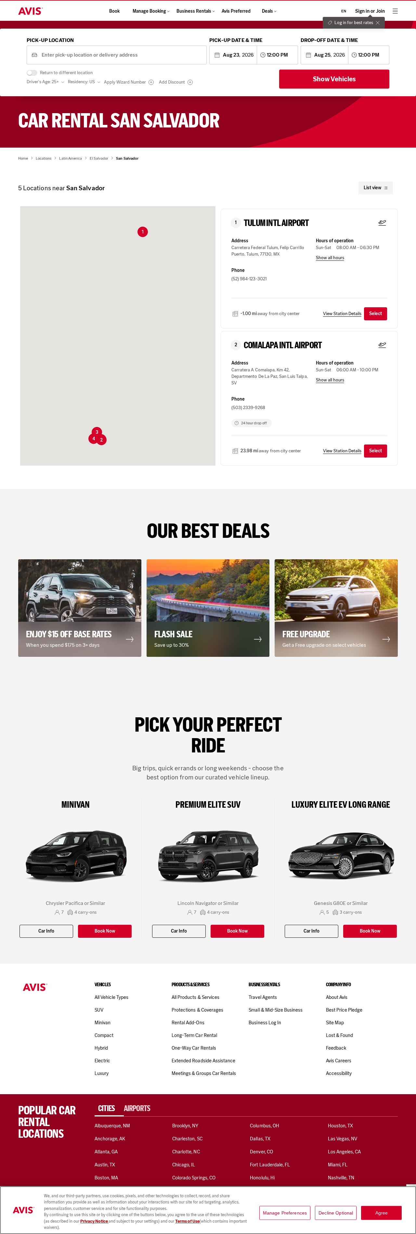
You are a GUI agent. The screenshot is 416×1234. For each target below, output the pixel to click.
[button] (142, 232)
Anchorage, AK (110, 1139)
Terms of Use (187, 1221)
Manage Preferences (285, 1212)
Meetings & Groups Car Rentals (204, 1073)
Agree (381, 1212)
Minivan (102, 1023)
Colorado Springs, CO (193, 1178)
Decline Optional (335, 1212)
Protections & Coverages (197, 1010)
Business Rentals (193, 11)
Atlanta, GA (106, 1152)
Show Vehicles (334, 79)
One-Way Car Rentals (194, 1048)
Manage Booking (149, 11)
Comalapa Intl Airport (283, 345)
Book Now (105, 931)
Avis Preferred (236, 11)
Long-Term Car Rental (194, 1035)
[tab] (109, 1108)
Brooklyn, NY (185, 1126)
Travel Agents (263, 997)
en (343, 11)
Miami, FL (337, 1165)
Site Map (335, 1023)
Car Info (46, 931)
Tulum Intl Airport (276, 223)
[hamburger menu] (395, 11)
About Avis (336, 997)
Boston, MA (106, 1178)
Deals (267, 11)
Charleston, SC (187, 1139)
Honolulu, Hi (262, 1178)
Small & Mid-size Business (276, 1010)
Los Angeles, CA (344, 1152)
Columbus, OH (264, 1126)
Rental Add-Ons (188, 1023)
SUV (99, 1010)
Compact (104, 1035)
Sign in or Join (370, 11)
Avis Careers (339, 1061)
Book (114, 11)
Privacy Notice (94, 1221)
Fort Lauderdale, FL (270, 1165)
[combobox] (121, 55)
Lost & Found (339, 1035)
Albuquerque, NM (112, 1126)
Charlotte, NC (186, 1152)
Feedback (336, 1048)
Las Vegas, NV (343, 1139)
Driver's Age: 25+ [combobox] (43, 82)
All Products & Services (195, 997)
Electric (102, 1061)
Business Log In (265, 1023)
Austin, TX (105, 1165)
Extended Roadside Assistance (203, 1061)
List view (372, 188)
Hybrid (101, 1048)
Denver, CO (261, 1152)
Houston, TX (340, 1126)
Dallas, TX (260, 1139)
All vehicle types (112, 997)
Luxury (102, 1073)
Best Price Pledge (344, 1010)
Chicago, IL (183, 1165)
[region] (208, 1210)
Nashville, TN (341, 1178)
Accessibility (339, 1073)
